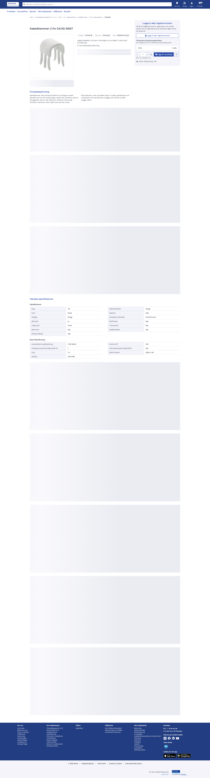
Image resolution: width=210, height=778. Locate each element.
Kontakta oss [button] (22, 742)
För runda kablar (96, 17)
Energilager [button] (138, 734)
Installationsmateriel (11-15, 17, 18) (48, 17)
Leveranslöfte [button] (51, 742)
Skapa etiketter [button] (52, 740)
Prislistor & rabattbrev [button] (55, 736)
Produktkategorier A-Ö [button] (55, 728)
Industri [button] (137, 744)
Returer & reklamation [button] (55, 744)
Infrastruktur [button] (139, 746)
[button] (157, 48)
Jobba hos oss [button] (22, 730)
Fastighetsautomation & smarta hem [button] (147, 736)
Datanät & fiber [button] (139, 730)
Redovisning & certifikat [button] (113, 730)
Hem (31, 17)
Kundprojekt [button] (21, 738)
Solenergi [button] (137, 738)
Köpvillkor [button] (79, 728)
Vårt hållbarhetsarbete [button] (113, 728)
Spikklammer (83, 17)
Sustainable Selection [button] (113, 732)
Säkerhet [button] (137, 740)
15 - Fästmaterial (69, 17)
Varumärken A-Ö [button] (53, 730)
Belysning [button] (137, 728)
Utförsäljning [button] (51, 734)
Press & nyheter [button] (23, 732)
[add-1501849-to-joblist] (176, 54)
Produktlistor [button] (51, 738)
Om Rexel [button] (20, 728)
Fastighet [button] (137, 742)
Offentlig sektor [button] (139, 750)
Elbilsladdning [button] (139, 732)
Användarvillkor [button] (52, 746)
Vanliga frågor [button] (22, 744)
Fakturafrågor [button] (22, 740)
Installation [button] (138, 748)
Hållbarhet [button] (21, 734)
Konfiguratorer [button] (52, 732)
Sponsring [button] (21, 736)
